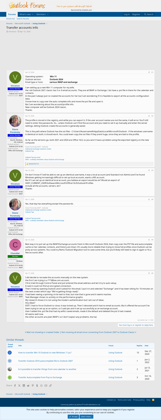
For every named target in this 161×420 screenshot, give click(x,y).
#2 (152, 116)
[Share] (149, 72)
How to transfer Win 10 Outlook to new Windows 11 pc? (44, 352)
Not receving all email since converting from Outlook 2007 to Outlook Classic (98, 332)
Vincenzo (12, 31)
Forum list (10, 18)
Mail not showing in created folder (43, 332)
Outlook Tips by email (32, 157)
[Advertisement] (67, 51)
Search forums (23, 18)
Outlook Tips (29, 151)
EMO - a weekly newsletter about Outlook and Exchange (44, 159)
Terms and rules (124, 400)
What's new (25, 14)
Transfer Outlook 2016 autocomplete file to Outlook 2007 (45, 361)
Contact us (111, 400)
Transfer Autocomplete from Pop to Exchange (40, 377)
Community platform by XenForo (80, 405)
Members (41, 14)
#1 (152, 72)
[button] (33, 14)
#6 (152, 273)
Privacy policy (139, 400)
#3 (152, 170)
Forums (12, 14)
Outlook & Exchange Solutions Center (38, 149)
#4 (152, 199)
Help (148, 400)
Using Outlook (115, 352)
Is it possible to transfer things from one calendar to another (47, 369)
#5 (152, 240)
